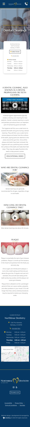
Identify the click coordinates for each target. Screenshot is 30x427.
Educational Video (15, 156)
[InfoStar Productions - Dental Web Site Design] (7, 418)
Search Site (15, 392)
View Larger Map (8, 349)
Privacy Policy (19, 403)
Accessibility (8, 403)
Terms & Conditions (11, 405)
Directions (15, 52)
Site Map (22, 405)
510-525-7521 (15, 56)
